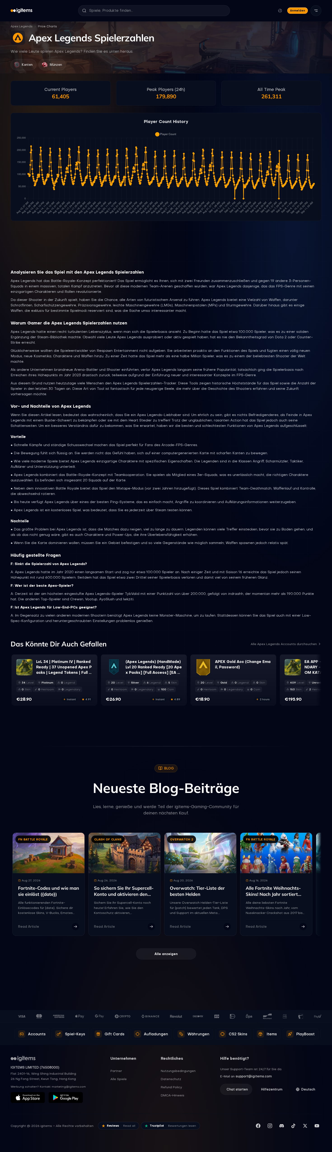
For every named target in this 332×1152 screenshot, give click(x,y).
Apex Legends (22, 26)
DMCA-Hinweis (172, 1095)
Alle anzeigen (166, 954)
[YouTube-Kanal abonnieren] (316, 1125)
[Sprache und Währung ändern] (280, 10)
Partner (116, 1071)
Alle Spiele (118, 1079)
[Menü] (316, 10)
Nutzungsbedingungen (178, 1071)
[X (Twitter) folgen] (305, 1125)
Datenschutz (171, 1079)
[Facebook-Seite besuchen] (258, 1125)
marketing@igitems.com (69, 1086)
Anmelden (297, 10)
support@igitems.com (254, 1076)
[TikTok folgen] (293, 1125)
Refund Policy (171, 1087)
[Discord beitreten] (281, 1125)
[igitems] (21, 10)
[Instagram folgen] (269, 1125)
